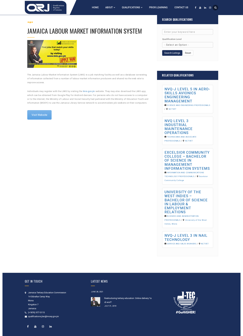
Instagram (43, 326)
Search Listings (172, 53)
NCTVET (172, 109)
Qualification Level (172, 39)
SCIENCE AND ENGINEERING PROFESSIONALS (188, 105)
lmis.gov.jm (89, 91)
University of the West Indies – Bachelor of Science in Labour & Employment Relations (186, 202)
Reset (188, 53)
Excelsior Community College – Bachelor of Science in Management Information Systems (187, 160)
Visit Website (39, 114)
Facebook (28, 326)
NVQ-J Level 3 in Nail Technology (185, 237)
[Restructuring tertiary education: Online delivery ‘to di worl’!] (95, 301)
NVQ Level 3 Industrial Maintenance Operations (178, 127)
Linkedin (51, 326)
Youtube (35, 326)
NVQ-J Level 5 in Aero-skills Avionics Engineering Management (187, 95)
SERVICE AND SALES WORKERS (181, 244)
